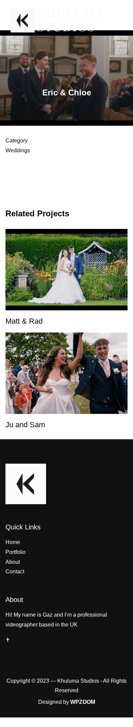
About (12, 562)
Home (12, 542)
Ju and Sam (25, 424)
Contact (14, 571)
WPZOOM (82, 702)
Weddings (17, 150)
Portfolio (15, 552)
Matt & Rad (24, 321)
